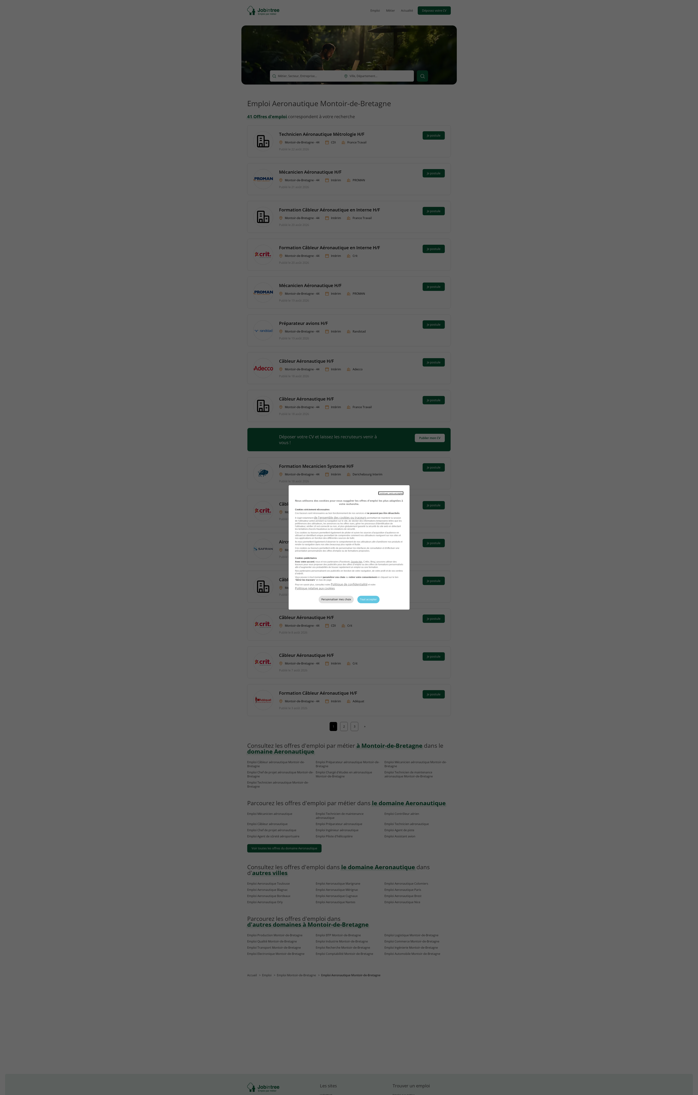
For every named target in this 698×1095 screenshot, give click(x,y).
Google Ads (356, 561)
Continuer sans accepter (390, 493)
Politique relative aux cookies (315, 588)
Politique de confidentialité (349, 584)
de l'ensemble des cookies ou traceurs (340, 518)
